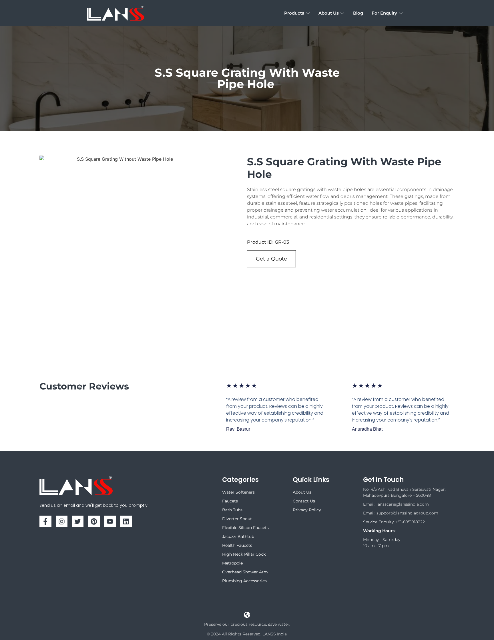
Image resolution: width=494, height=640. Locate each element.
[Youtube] (110, 521)
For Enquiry (384, 13)
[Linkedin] (126, 521)
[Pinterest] (93, 521)
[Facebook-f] (45, 521)
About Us (328, 13)
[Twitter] (77, 521)
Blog (358, 13)
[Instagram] (61, 521)
